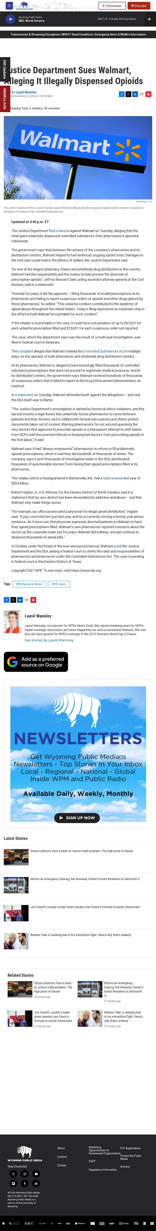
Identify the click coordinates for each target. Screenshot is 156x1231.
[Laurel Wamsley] (12, 621)
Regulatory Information (103, 1169)
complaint (25, 351)
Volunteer (114, 5)
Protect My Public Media (130, 1157)
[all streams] (150, 19)
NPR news (59, 584)
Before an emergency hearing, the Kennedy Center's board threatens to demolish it (85, 879)
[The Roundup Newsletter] (78, 754)
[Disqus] (78, 1083)
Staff (92, 1161)
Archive (125, 1166)
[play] (10, 19)
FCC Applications (130, 1148)
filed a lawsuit (59, 231)
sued (117, 546)
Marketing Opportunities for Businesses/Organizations (103, 1150)
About (61, 1148)
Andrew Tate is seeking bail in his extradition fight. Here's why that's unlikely (80, 935)
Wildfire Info (4, 98)
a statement (24, 395)
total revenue (113, 478)
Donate (140, 6)
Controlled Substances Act (104, 351)
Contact (62, 1156)
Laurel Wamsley (26, 92)
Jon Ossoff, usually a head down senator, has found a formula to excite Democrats (85, 907)
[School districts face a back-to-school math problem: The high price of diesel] (16, 857)
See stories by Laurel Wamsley (49, 640)
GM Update (4, 69)
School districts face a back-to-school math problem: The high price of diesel (81, 851)
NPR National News (29, 584)
